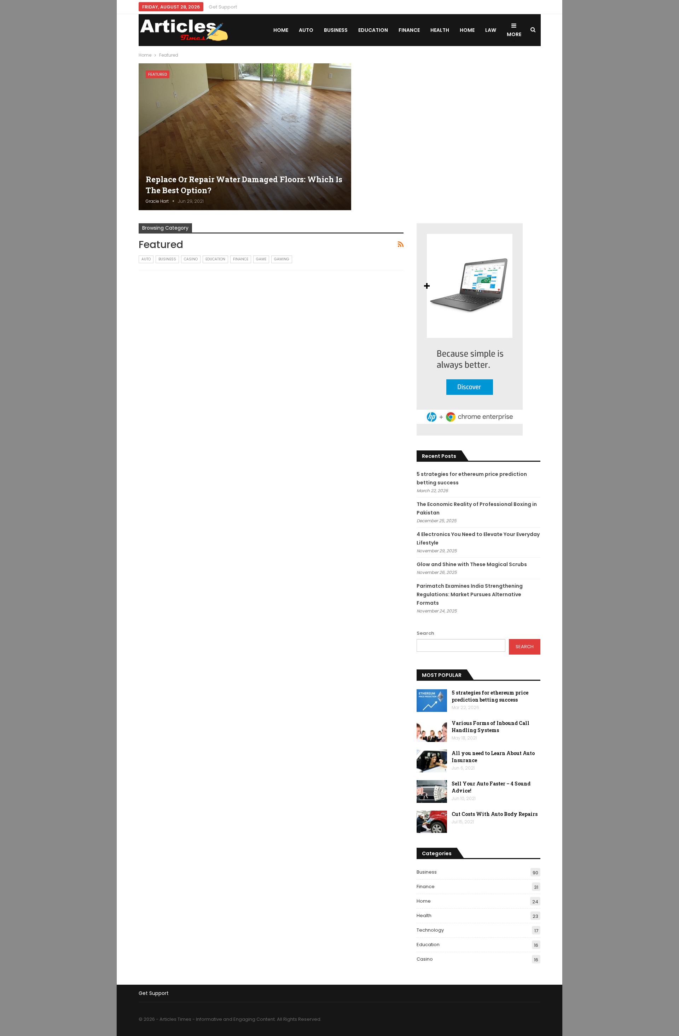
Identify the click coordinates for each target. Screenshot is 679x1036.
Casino (191, 259)
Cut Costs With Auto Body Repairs (495, 814)
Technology (430, 930)
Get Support (223, 7)
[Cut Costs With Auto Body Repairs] (432, 822)
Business (336, 30)
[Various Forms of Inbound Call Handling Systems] (432, 731)
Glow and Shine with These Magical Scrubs (472, 564)
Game (261, 259)
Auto (306, 30)
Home (280, 30)
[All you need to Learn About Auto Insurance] (432, 761)
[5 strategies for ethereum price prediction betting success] (432, 700)
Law (490, 30)
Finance (409, 30)
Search (425, 633)
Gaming (281, 259)
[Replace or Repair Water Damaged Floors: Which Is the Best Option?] (245, 137)
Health (439, 30)
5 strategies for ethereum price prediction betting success (490, 696)
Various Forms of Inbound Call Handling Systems (490, 726)
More (514, 34)
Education (373, 30)
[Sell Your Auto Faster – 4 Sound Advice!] (432, 791)
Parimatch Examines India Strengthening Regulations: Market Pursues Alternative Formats (470, 594)
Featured (157, 74)
